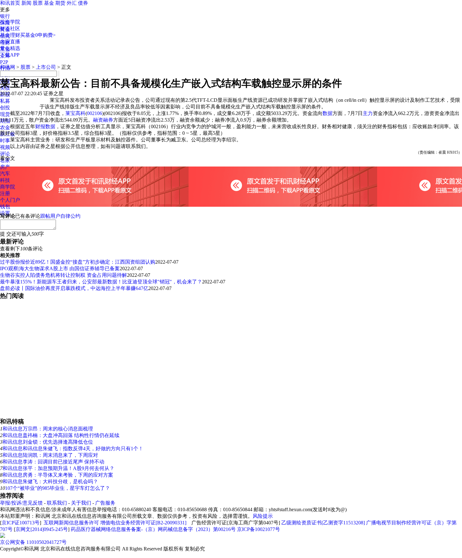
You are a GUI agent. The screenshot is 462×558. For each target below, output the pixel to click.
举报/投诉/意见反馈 (21, 503)
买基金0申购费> (38, 35)
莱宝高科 (75, 113)
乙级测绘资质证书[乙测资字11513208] (323, 522)
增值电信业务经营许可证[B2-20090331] (143, 522)
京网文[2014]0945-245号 (41, 529)
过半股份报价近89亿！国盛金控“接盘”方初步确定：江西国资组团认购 (77, 262)
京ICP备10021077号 (258, 529)
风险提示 (263, 516)
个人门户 (10, 200)
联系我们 (57, 503)
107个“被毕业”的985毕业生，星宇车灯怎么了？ (57, 488)
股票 (38, 3)
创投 (5, 107)
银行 (5, 16)
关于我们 (81, 503)
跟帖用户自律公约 (60, 216)
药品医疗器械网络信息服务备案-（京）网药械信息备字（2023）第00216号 (153, 529)
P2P (4, 62)
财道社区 (10, 28)
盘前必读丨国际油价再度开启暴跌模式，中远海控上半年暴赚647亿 (74, 288)
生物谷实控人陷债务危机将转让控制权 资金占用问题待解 (63, 275)
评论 (5, 153)
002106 (94, 113)
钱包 (5, 206)
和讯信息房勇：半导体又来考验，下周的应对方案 (58, 475)
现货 (5, 114)
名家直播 (10, 41)
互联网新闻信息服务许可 (71, 522)
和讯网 (7, 67)
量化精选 (10, 48)
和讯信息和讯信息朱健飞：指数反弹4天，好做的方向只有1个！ (73, 448)
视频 (5, 147)
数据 (327, 113)
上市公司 (46, 67)
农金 (5, 127)
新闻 (26, 3)
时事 (5, 140)
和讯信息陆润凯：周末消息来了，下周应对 (50, 455)
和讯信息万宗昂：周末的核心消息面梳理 (48, 428)
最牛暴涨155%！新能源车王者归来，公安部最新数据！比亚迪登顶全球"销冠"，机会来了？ (101, 281)
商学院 (7, 186)
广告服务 (105, 503)
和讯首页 (10, 3)
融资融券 (103, 120)
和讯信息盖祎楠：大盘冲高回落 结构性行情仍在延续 (61, 435)
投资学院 (10, 22)
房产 (5, 167)
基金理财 (10, 35)
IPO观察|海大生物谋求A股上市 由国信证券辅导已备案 (60, 268)
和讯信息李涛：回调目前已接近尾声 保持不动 (53, 461)
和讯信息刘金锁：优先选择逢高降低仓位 (48, 442)
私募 (5, 101)
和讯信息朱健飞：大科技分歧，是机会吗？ (50, 481)
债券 (83, 3)
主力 (368, 113)
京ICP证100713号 (21, 522)
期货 (60, 3)
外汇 (72, 3)
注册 (5, 193)
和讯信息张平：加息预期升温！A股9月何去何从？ (58, 468)
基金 (49, 3)
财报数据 (45, 126)
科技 (5, 180)
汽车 (5, 173)
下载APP (9, 54)
